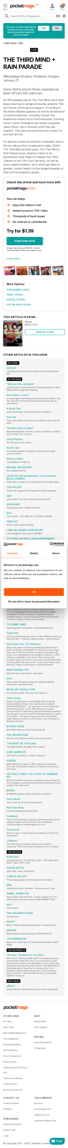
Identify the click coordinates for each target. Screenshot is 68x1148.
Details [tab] (34, 553)
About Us (38, 1103)
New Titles (8, 1027)
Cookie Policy (10, 1084)
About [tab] (55, 553)
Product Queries (11, 1103)
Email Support (40, 1027)
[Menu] (5, 6)
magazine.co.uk (41, 1115)
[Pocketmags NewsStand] (21, 6)
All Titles (7, 1021)
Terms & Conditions (12, 1078)
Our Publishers (10, 1050)
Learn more (13, 258)
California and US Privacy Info (15, 1070)
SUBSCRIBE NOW (25, 241)
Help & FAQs (40, 1021)
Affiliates (7, 1109)
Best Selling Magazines (14, 1033)
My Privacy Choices (12, 1090)
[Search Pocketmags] (7, 16)
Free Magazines (11, 1038)
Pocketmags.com (42, 1109)
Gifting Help (40, 1048)
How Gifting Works (43, 1042)
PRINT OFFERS (15, 294)
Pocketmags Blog (12, 1044)
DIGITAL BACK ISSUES (19, 304)
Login (6, 1135)
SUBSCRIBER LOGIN (18, 289)
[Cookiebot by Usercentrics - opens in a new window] (49, 544)
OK (34, 592)
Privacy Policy (10, 1062)
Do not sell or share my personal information (34, 601)
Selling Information (12, 1124)
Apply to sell (9, 1130)
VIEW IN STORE (45, 332)
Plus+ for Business (12, 1056)
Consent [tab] (12, 553)
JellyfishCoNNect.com (45, 1120)
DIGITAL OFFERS (16, 299)
